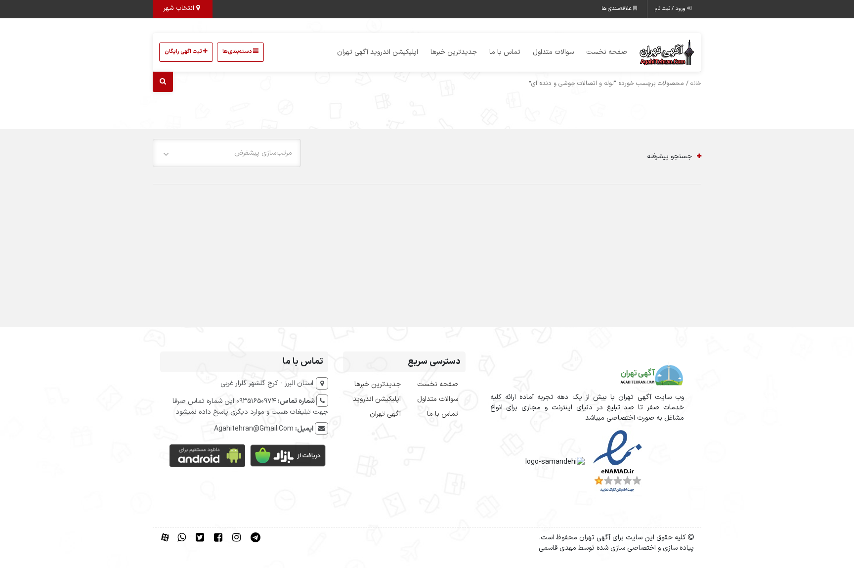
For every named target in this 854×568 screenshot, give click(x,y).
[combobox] (227, 153)
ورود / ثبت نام (671, 8)
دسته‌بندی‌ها (237, 51)
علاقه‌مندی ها (617, 8)
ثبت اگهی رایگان (184, 51)
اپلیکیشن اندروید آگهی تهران (377, 52)
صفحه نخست (606, 52)
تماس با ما (504, 52)
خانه (695, 83)
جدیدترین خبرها (453, 52)
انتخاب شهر (179, 8)
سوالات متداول (553, 52)
